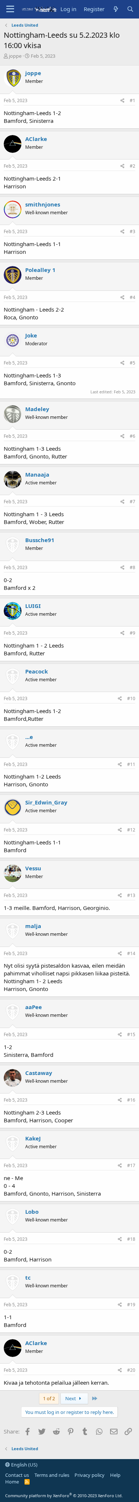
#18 (131, 1239)
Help (115, 1475)
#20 (131, 1370)
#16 (131, 1100)
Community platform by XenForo (64, 1495)
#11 (131, 764)
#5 (132, 363)
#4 (132, 297)
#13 (131, 895)
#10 (131, 698)
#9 (132, 633)
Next (71, 1398)
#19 (131, 1304)
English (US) (23, 1464)
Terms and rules (51, 1475)
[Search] (130, 9)
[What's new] (115, 9)
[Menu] (10, 9)
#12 (131, 830)
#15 (131, 1034)
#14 (131, 953)
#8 (132, 567)
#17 (131, 1165)
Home (12, 1481)
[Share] (122, 101)
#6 (132, 436)
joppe (15, 56)
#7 (132, 501)
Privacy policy (90, 1475)
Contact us (17, 1475)
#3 (132, 231)
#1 (132, 100)
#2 (132, 166)
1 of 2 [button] (49, 1398)
